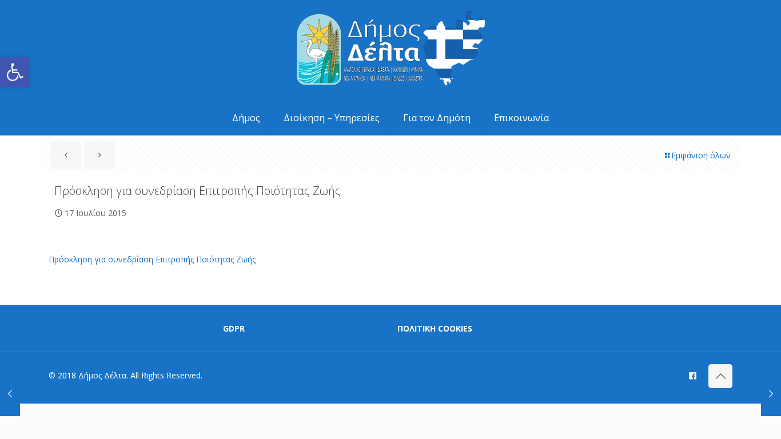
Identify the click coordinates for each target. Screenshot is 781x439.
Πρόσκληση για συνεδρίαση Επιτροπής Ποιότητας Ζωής (152, 259)
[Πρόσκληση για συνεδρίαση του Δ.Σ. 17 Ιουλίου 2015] (10, 393)
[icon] (692, 375)
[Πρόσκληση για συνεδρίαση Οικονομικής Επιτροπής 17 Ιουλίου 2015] (771, 393)
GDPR (234, 328)
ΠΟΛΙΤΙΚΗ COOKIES (434, 328)
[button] (15, 72)
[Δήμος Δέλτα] (390, 50)
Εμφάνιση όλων (701, 155)
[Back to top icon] (720, 376)
